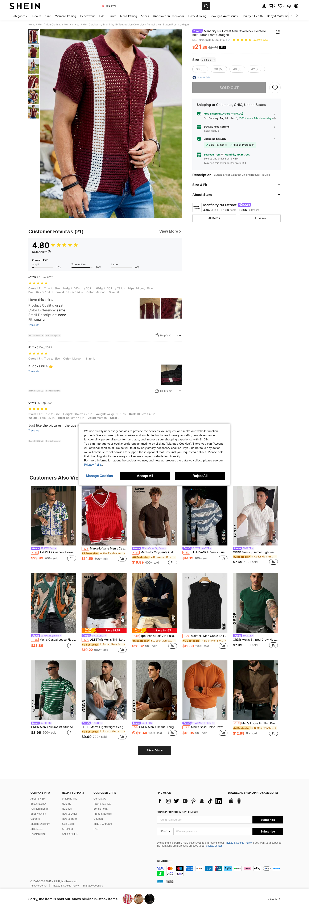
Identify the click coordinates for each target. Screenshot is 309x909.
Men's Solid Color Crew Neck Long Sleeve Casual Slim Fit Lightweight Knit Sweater (205, 727)
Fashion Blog (38, 834)
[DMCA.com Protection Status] (169, 881)
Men (40, 24)
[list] (190, 801)
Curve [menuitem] (112, 16)
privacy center (214, 845)
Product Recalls (103, 813)
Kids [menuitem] (101, 16)
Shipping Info (69, 798)
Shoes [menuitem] (145, 16)
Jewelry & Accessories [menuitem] (224, 16)
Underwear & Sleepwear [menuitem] (168, 16)
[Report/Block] (179, 335)
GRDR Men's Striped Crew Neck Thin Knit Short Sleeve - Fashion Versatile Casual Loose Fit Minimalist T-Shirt (255, 639)
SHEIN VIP (68, 828)
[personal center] (263, 5)
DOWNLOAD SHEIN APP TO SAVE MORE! (253, 793)
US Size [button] (206, 59)
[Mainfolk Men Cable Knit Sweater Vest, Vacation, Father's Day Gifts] (204, 603)
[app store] (231, 802)
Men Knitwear (72, 24)
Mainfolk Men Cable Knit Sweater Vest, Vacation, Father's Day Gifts (205, 636)
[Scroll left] (291, 16)
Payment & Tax (102, 803)
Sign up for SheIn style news (177, 812)
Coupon (98, 818)
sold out (229, 88)
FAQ (96, 828)
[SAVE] (275, 87)
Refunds (67, 808)
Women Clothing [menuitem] (65, 16)
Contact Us (100, 798)
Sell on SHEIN (70, 834)
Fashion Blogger (39, 808)
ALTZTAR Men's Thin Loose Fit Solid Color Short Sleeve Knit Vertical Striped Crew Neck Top (104, 639)
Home (31, 24)
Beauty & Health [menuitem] (252, 16)
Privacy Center (38, 885)
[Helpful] (156, 335)
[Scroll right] (296, 16)
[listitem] (53, 526)
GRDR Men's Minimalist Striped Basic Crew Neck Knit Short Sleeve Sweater (53, 727)
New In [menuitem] (36, 16)
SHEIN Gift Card (103, 823)
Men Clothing (53, 24)
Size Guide (68, 823)
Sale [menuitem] (48, 16)
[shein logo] (24, 6)
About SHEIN (38, 798)
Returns (66, 803)
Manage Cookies (93, 885)
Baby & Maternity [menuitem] (278, 16)
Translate (33, 325)
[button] (289, 5)
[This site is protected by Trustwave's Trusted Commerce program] (160, 881)
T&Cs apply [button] (210, 130)
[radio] (200, 69)
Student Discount (40, 823)
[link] (272, 5)
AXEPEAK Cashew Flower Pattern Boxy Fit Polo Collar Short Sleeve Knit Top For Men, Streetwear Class (54, 552)
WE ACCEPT (164, 861)
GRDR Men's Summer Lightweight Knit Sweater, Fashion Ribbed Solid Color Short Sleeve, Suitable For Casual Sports (255, 552)
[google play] (239, 802)
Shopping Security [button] (215, 138)
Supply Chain (38, 813)
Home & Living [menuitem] (197, 16)
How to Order (69, 813)
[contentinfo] (220, 871)
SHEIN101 (36, 828)
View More (154, 750)
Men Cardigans (92, 24)
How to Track (69, 818)
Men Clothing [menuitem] (128, 16)
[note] (104, 630)
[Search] (206, 6)
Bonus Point (100, 808)
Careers (35, 818)
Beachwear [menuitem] (87, 16)
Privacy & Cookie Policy (238, 842)
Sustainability (38, 803)
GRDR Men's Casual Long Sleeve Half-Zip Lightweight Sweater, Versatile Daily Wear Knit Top (155, 727)
